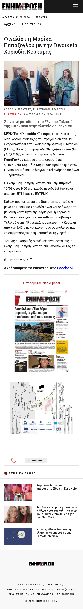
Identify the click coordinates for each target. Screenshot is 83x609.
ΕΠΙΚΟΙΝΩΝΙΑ (66, 594)
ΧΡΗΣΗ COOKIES (42, 594)
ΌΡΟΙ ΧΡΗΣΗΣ (17, 594)
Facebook (65, 268)
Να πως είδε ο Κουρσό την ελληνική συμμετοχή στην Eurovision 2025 (54, 533)
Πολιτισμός (32, 24)
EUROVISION (36, 460)
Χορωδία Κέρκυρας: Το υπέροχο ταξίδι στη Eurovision (57, 487)
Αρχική (10, 24)
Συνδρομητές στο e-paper (41, 283)
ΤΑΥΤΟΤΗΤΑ (53, 584)
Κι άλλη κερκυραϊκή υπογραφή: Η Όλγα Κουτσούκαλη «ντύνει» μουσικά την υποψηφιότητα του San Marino (57, 512)
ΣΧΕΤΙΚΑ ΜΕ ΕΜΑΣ (30, 584)
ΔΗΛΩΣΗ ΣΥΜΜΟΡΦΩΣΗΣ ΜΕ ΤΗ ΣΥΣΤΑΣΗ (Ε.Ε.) (39, 589)
